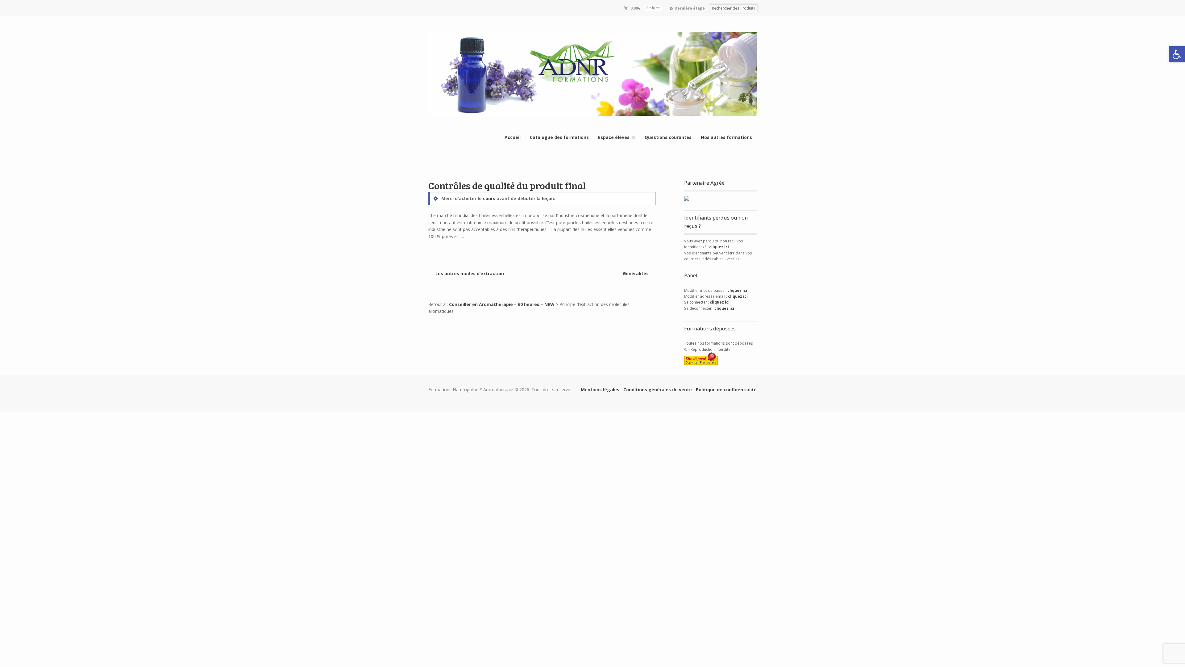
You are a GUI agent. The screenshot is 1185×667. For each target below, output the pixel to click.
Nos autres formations (726, 137)
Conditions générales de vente (657, 389)
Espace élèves (614, 137)
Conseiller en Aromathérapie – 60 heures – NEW (502, 304)
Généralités (636, 273)
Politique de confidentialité (726, 389)
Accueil (513, 137)
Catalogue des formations (559, 137)
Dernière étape (690, 8)
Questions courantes (668, 137)
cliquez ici (719, 247)
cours (489, 198)
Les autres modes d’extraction (469, 273)
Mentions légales (600, 389)
